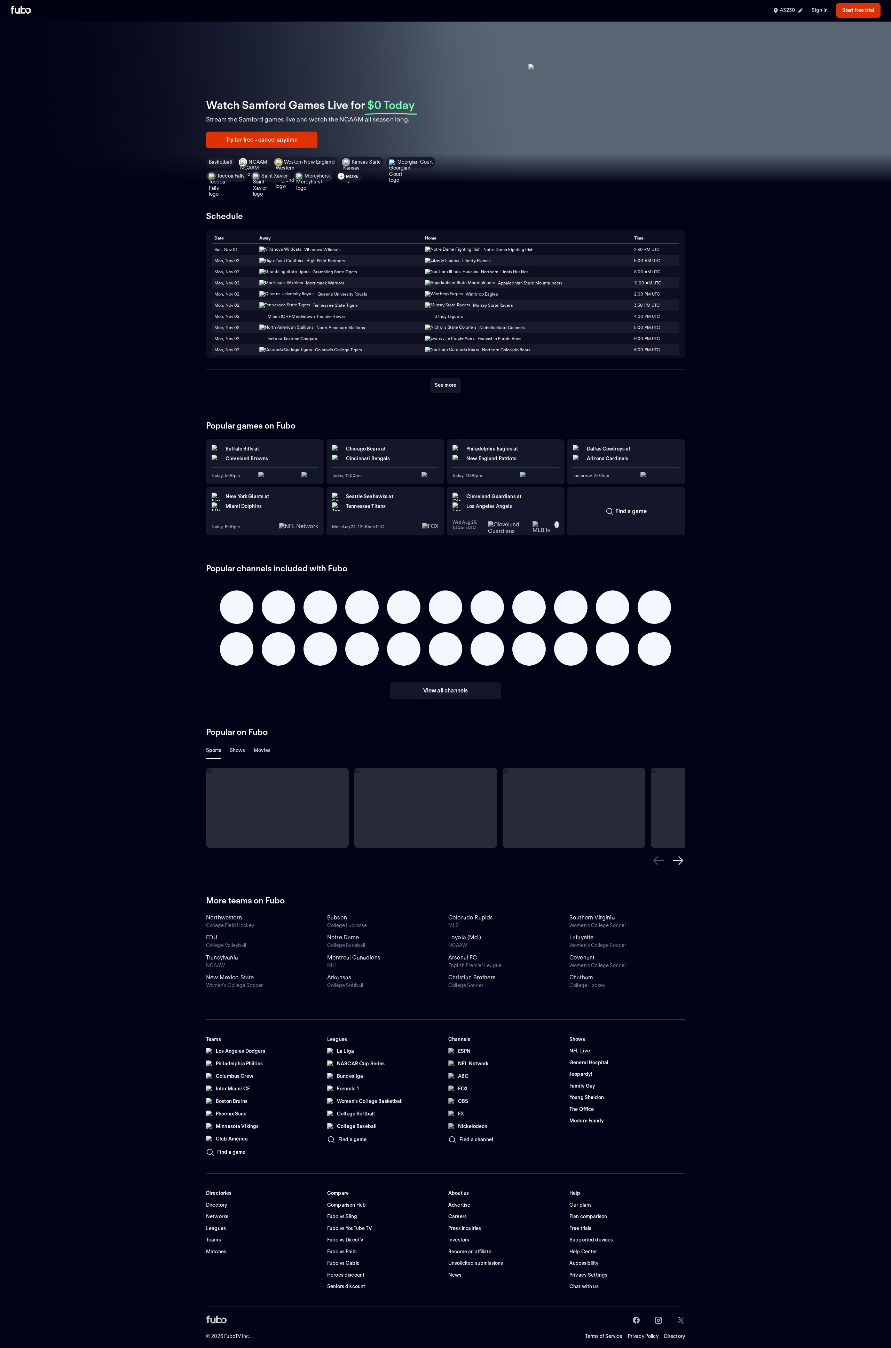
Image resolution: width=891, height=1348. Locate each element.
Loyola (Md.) (464, 937)
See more (445, 385)
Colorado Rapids (470, 917)
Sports (213, 750)
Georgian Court (415, 162)
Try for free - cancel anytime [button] (262, 139)
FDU (211, 937)
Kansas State (366, 162)
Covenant (581, 957)
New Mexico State (230, 977)
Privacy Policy (643, 1336)
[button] (658, 861)
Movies (262, 750)
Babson (337, 917)
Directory (674, 1336)
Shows (237, 750)
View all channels (445, 690)
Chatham (581, 977)
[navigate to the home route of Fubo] (20, 10)
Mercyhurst (317, 176)
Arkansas (339, 977)
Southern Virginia (592, 917)
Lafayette (581, 937)
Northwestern (224, 917)
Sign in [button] (820, 10)
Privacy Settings (588, 1275)
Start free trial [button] (858, 10)
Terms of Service (603, 1336)
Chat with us (584, 1286)
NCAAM (258, 162)
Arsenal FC (462, 957)
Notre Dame (343, 937)
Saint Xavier (274, 176)
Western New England (309, 162)
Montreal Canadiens (353, 957)
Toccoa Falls (231, 176)
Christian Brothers (472, 977)
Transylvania (222, 957)
